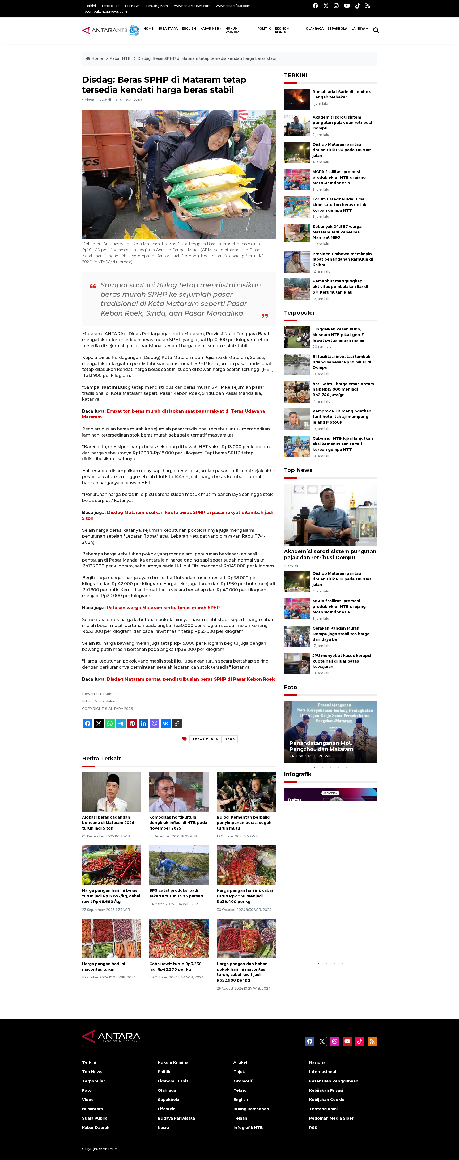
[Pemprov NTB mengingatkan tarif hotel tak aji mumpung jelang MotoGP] (297, 418)
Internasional (322, 1071)
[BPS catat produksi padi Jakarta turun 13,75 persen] (179, 865)
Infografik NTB (248, 1127)
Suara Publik (94, 1118)
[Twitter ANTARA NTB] (326, 5)
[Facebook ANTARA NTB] (315, 5)
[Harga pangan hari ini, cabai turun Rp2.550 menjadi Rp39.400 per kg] (246, 865)
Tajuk (239, 1071)
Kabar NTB (209, 28)
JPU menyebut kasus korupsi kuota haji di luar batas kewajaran (342, 661)
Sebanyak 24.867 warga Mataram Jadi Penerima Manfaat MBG (337, 232)
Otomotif (243, 1081)
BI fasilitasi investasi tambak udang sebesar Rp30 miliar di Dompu (342, 362)
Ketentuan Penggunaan (333, 1081)
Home (97, 58)
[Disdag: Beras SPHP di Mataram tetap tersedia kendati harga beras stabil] (330, 514)
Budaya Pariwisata (176, 1118)
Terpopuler (110, 6)
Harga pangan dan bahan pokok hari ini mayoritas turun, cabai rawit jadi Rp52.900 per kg (242, 972)
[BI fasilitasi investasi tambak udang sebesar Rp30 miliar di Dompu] (297, 364)
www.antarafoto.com (233, 6)
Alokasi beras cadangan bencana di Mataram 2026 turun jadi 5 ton (108, 823)
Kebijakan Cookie (327, 1099)
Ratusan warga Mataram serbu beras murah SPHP (163, 607)
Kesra (163, 1127)
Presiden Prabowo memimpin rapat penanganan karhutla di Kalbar (343, 259)
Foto (290, 687)
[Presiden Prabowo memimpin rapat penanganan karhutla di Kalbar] (297, 261)
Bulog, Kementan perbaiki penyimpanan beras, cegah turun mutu (244, 823)
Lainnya (358, 28)
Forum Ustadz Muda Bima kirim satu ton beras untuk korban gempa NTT (339, 205)
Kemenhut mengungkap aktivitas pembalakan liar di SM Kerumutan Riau (340, 287)
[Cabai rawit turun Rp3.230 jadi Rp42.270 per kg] (179, 938)
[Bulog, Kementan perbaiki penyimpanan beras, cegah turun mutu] (246, 791)
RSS (313, 1127)
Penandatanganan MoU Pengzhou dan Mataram (321, 746)
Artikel (240, 1062)
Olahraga (315, 28)
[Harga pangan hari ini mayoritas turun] (111, 938)
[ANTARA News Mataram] (112, 30)
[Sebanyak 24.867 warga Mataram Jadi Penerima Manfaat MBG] (297, 234)
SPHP (230, 739)
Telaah (240, 1118)
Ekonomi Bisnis (283, 30)
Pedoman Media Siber (331, 1118)
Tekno (239, 1090)
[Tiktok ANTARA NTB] (357, 5)
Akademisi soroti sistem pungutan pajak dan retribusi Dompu (342, 123)
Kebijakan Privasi (326, 1090)
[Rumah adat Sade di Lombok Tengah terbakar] (297, 99)
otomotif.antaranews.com (106, 12)
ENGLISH (189, 28)
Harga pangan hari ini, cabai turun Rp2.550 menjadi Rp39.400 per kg (245, 896)
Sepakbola (337, 28)
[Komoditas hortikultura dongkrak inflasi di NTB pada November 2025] (179, 791)
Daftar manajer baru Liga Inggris (322, 945)
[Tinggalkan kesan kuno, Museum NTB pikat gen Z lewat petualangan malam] (297, 336)
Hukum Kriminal (233, 30)
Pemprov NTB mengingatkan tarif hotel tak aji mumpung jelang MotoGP (342, 417)
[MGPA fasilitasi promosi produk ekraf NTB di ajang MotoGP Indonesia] (297, 179)
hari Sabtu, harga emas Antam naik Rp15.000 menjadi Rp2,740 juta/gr (343, 389)
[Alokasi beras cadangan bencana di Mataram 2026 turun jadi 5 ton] (111, 791)
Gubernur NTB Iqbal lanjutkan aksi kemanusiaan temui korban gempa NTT (343, 444)
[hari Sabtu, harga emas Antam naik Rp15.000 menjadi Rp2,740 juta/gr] (297, 391)
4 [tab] (338, 767)
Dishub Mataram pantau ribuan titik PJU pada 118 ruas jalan (342, 150)
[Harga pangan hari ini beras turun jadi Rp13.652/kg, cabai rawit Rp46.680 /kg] (111, 865)
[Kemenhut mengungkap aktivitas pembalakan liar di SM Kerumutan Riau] (297, 288)
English (240, 1099)
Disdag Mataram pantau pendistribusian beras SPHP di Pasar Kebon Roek (191, 679)
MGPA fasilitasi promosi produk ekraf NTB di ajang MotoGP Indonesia (339, 177)
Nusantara (92, 1109)
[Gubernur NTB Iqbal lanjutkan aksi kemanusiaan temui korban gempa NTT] (297, 446)
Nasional (317, 1062)
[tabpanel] (330, 732)
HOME (148, 28)
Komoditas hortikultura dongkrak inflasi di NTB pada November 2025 (178, 823)
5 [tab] (346, 767)
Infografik (298, 774)
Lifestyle (167, 1109)
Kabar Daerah (95, 1127)
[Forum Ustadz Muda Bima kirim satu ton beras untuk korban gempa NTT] (297, 206)
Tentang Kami (157, 6)
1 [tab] (314, 767)
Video (88, 1099)
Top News (132, 6)
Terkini (90, 6)
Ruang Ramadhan (251, 1109)
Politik (264, 28)
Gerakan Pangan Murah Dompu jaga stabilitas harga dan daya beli (341, 634)
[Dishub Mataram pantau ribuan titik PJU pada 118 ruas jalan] (297, 152)
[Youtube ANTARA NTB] (347, 5)
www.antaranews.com (192, 6)
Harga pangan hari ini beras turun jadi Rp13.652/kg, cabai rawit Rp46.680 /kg (111, 896)
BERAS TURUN (205, 739)
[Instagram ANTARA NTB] (336, 5)
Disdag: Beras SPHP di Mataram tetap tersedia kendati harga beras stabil (207, 58)
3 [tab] (330, 767)
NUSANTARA (168, 28)
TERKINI (296, 75)
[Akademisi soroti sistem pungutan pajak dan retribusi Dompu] (297, 124)
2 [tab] (322, 767)
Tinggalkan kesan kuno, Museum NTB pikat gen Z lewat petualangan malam (339, 335)
